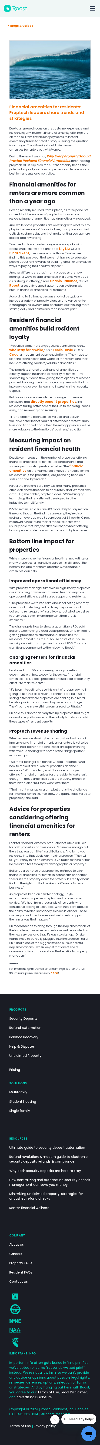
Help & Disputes (22, 1046)
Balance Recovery (23, 1037)
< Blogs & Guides (20, 26)
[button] (91, 8)
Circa (14, 354)
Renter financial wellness (29, 1208)
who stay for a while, (26, 350)
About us (16, 1244)
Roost (14, 285)
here (54, 973)
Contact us (18, 1281)
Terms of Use (48, 1392)
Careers (15, 1254)
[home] (15, 8)
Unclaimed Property (25, 1055)
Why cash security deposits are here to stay (45, 1171)
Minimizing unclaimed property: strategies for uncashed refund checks (46, 1196)
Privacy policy (45, 1426)
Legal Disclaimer (74, 1392)
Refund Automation (25, 1028)
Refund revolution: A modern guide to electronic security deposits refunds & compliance (48, 1159)
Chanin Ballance (63, 281)
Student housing (22, 1101)
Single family (19, 1111)
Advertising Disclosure (34, 1397)
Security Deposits (23, 1018)
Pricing (14, 1070)
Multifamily (18, 1092)
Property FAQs (20, 1263)
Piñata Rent (19, 253)
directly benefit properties (53, 401)
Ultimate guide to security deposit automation (47, 1147)
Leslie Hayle (63, 350)
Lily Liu (64, 248)
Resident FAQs (20, 1272)
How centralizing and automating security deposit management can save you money (49, 1182)
